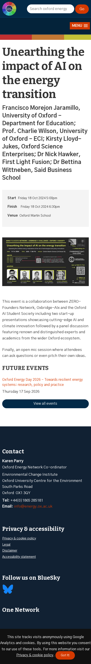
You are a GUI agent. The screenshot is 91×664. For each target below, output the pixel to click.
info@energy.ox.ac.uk (33, 506)
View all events (45, 403)
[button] (80, 25)
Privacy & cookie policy (19, 538)
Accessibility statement (19, 556)
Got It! (65, 655)
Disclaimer (9, 550)
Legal (6, 544)
